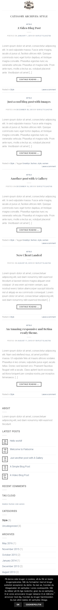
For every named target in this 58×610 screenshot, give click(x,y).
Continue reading (29, 79)
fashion (34, 163)
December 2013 (10, 566)
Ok (18, 604)
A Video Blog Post (29, 28)
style (39, 163)
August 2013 (8, 572)
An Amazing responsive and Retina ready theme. (29, 331)
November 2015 (10, 549)
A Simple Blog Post (20, 466)
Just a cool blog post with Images (29, 101)
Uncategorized (10, 526)
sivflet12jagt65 (43, 36)
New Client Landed (29, 255)
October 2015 (9, 554)
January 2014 (9, 560)
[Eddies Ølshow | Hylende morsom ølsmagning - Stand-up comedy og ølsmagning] (29, 5)
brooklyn (26, 163)
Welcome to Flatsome (21, 449)
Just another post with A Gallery (26, 457)
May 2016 (7, 543)
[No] (54, 593)
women (45, 163)
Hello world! (16, 440)
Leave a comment (49, 89)
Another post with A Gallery (29, 178)
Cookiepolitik (33, 604)
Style (29, 24)
